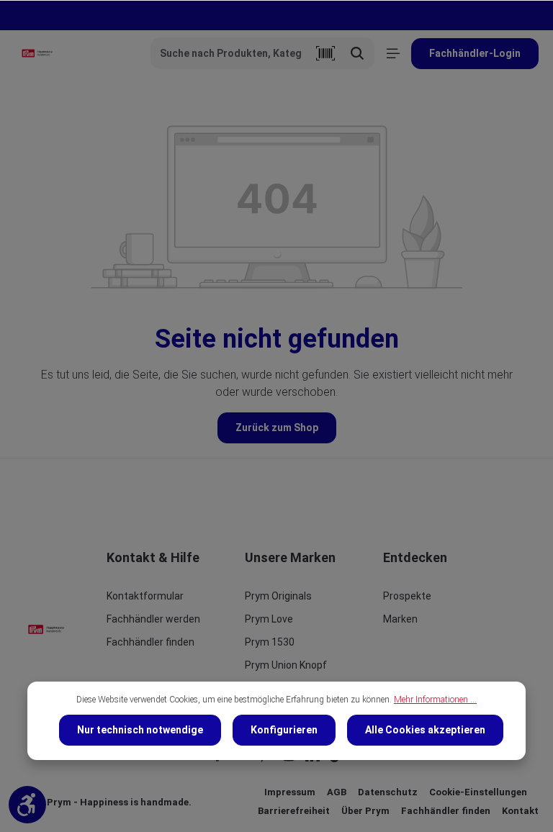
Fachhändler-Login (475, 53)
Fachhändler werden (153, 619)
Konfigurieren (284, 730)
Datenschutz (388, 792)
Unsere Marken (290, 557)
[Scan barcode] (325, 53)
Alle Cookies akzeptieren (425, 730)
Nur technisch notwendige (140, 730)
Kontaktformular (145, 596)
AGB (336, 792)
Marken (400, 619)
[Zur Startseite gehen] (37, 53)
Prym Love (269, 619)
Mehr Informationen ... (435, 700)
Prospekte (407, 596)
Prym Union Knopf (286, 665)
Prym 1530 (270, 642)
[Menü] (392, 53)
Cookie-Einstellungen (478, 792)
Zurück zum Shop (276, 427)
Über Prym (365, 810)
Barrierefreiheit (294, 810)
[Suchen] (357, 53)
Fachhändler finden (150, 642)
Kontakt (520, 810)
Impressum (289, 792)
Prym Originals (278, 596)
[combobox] (230, 53)
